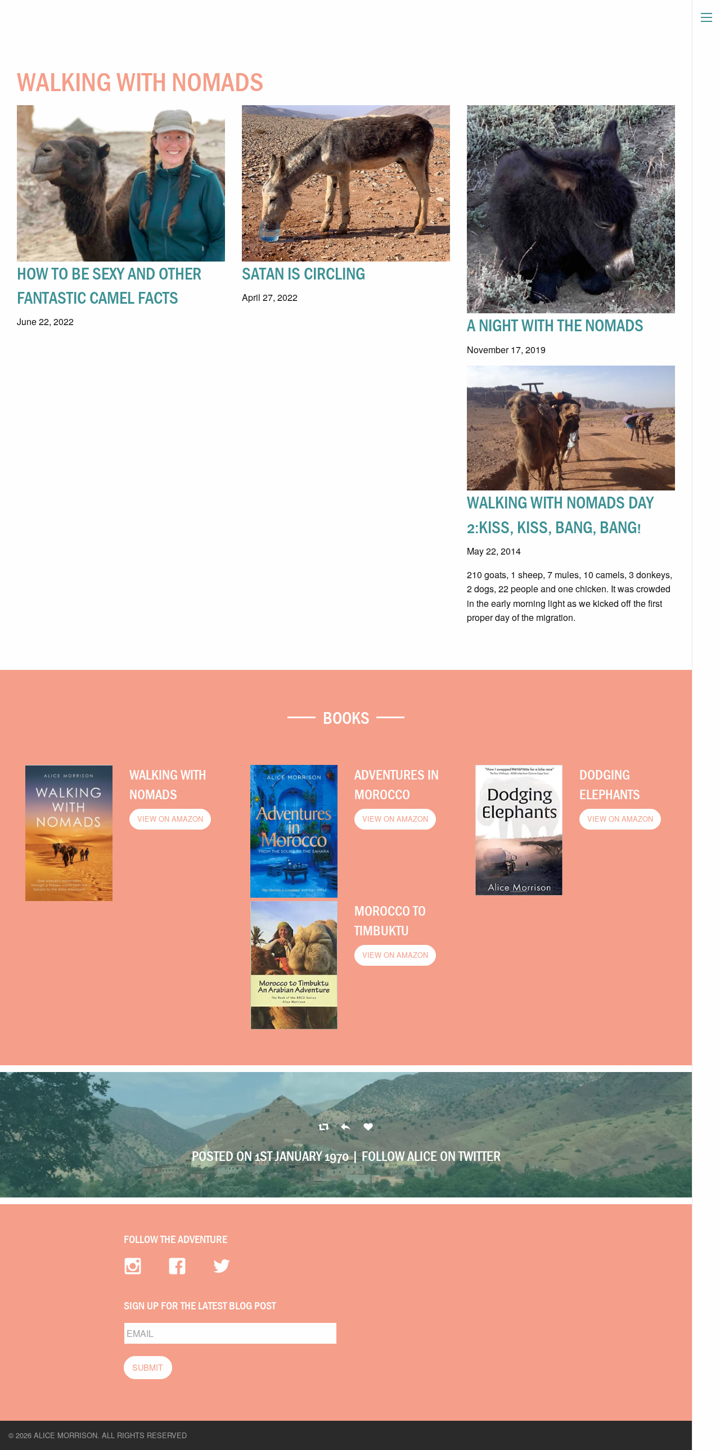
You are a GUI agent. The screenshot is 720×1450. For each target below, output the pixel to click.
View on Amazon (170, 818)
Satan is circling (303, 273)
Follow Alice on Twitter (431, 1156)
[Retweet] (345, 1127)
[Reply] (323, 1127)
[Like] (368, 1127)
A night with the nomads (555, 325)
